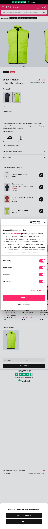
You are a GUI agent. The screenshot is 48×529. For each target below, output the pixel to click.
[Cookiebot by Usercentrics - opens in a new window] (30, 222)
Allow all (24, 297)
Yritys (24, 521)
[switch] (42, 268)
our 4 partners (15, 234)
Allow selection (24, 305)
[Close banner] (44, 222)
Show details (36, 290)
